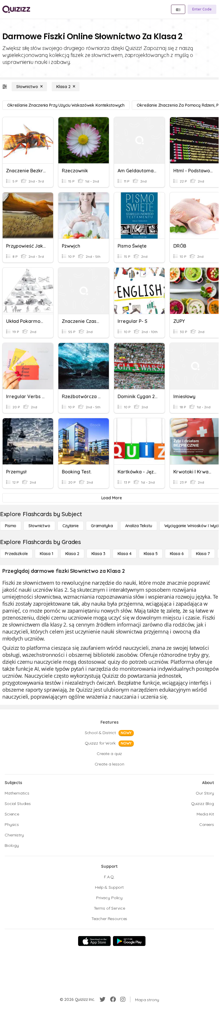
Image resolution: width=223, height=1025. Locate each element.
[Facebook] (113, 999)
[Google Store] (129, 941)
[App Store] (94, 941)
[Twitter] (102, 999)
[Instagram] (122, 999)
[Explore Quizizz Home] (16, 9)
